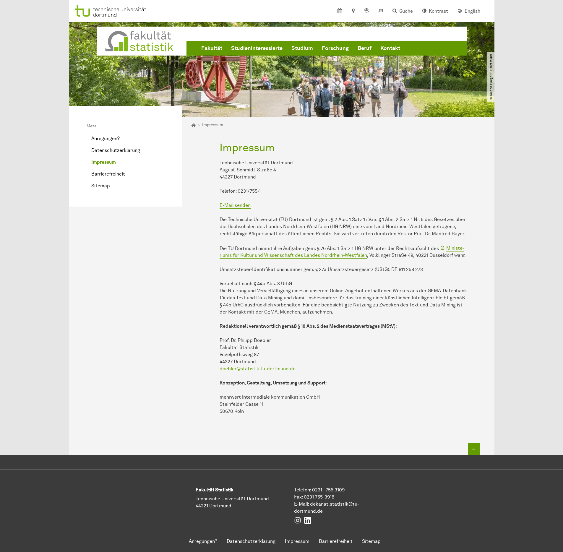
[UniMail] (381, 11)
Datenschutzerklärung (115, 150)
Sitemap (100, 186)
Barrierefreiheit (108, 174)
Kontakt (390, 48)
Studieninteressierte (257, 48)
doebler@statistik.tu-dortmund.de (258, 368)
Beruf (364, 48)
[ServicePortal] (366, 11)
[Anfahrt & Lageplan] (353, 11)
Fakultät (211, 48)
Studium (302, 48)
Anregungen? (105, 138)
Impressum (103, 162)
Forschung (335, 48)
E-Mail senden (235, 205)
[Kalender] (340, 11)
